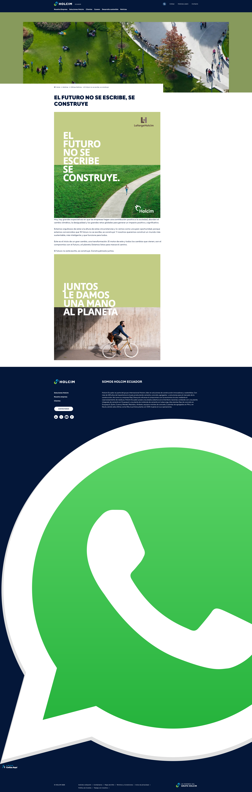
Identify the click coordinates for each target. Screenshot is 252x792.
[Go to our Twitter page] (61, 417)
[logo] (63, 4)
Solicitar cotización (84, 785)
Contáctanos (63, 409)
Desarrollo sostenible (110, 9)
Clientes (89, 9)
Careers (97, 9)
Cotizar (172, 4)
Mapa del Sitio (109, 785)
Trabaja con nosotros (101, 788)
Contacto (195, 4)
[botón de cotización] (10, 766)
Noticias (123, 9)
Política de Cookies (84, 788)
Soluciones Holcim (76, 9)
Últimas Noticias (76, 87)
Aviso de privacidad (142, 785)
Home (58, 87)
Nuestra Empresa (60, 9)
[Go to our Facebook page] (72, 417)
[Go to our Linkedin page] (56, 417)
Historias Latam (183, 4)
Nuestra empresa (60, 397)
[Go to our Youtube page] (67, 417)
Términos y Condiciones (125, 785)
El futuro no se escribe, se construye (96, 87)
